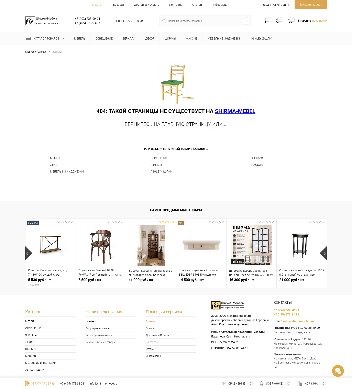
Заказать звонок (310, 4)
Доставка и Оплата (147, 4)
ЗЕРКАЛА (257, 158)
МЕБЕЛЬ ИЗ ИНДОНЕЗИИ (67, 171)
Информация (220, 4)
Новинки (91, 321)
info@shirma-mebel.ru (298, 321)
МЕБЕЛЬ (56, 158)
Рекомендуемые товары (101, 342)
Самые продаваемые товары (176, 210)
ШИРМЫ (156, 164)
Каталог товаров (47, 38)
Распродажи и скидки (99, 335)
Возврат (118, 4)
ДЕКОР (54, 164)
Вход (265, 4)
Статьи (197, 4)
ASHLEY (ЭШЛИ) (161, 171)
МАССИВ (257, 164)
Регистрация (280, 4)
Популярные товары (98, 328)
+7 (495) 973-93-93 (286, 314)
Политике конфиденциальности (208, 375)
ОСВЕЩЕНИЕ (159, 158)
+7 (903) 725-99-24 (286, 309)
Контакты (176, 4)
